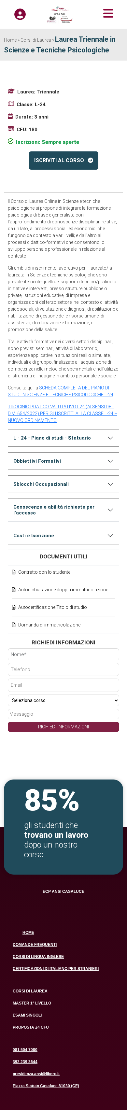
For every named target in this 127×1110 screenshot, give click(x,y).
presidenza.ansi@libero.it (36, 1074)
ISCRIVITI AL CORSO (59, 160)
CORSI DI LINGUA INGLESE (38, 956)
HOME (28, 932)
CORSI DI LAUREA (30, 991)
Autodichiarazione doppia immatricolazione (63, 589)
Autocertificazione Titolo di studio (52, 607)
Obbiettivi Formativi (37, 461)
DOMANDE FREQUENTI (35, 944)
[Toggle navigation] (99, 13)
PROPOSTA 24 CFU (31, 1027)
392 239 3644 (25, 1062)
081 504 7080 (25, 1049)
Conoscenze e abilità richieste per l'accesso (53, 510)
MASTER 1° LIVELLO (32, 1003)
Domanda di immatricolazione (49, 624)
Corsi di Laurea (36, 40)
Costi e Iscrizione (33, 536)
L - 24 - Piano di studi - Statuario (52, 438)
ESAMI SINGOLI (27, 1015)
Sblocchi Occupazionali (41, 484)
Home (10, 40)
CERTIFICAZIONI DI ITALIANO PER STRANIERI (56, 968)
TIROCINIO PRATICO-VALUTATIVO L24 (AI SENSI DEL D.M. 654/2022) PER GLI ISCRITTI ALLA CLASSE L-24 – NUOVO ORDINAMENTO (62, 413)
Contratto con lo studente (44, 572)
